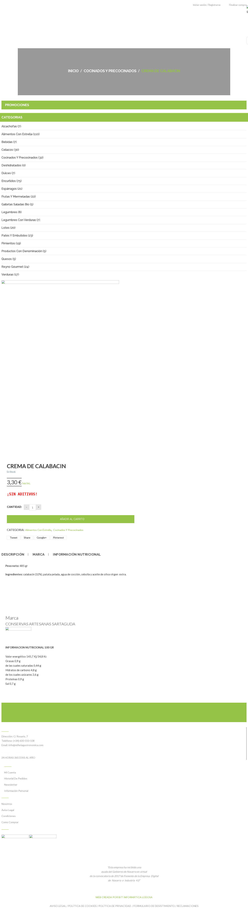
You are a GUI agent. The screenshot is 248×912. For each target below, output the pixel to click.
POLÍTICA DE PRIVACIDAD (115, 905)
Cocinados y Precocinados (110, 71)
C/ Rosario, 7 (20, 736)
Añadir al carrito (72, 519)
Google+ (42, 537)
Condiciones (8, 815)
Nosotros (6, 803)
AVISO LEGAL (58, 905)
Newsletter (10, 784)
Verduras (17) (10, 274)
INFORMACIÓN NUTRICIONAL (77, 554)
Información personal (16, 790)
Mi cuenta (10, 772)
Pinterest (58, 537)
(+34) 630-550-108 (23, 740)
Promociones (17, 105)
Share (27, 537)
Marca (39, 554)
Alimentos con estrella (38, 529)
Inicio (73, 71)
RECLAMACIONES (187, 905)
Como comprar (10, 822)
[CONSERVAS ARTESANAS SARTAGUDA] (18, 629)
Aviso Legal (7, 810)
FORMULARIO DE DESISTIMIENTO (154, 905)
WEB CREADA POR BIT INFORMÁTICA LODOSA (124, 897)
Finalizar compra (238, 4)
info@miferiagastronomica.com (26, 745)
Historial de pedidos (15, 778)
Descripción (12, 554)
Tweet (13, 537)
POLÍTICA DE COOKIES (82, 905)
